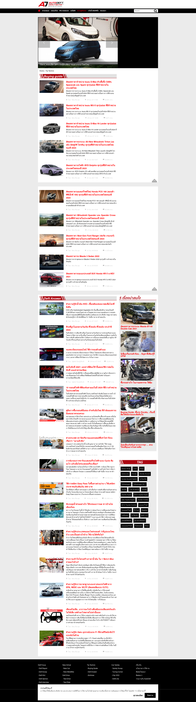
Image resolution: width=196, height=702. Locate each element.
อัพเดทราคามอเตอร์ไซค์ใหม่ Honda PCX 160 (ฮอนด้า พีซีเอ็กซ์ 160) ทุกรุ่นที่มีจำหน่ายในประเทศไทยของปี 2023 (90, 194)
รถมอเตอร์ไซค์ (126, 526)
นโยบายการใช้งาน (142, 668)
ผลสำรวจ (144, 515)
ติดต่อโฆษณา (141, 672)
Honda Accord (145, 474)
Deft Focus (42, 665)
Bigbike (144, 510)
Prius (142, 468)
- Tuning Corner (117, 672)
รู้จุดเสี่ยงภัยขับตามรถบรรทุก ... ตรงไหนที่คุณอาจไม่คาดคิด (137, 446)
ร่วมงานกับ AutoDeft (143, 679)
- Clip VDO (115, 675)
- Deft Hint (41, 675)
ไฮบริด (123, 489)
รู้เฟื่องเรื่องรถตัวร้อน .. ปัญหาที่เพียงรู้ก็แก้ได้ (138, 355)
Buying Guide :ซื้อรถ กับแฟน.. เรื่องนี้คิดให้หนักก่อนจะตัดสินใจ (138, 413)
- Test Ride (66, 682)
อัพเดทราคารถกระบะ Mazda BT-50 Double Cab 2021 (137, 327)
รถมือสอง (124, 515)
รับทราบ (150, 695)
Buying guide (53, 76)
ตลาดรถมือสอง (139, 520)
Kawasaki (138, 526)
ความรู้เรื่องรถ (81, 10)
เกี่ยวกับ (138, 665)
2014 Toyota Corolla (128, 505)
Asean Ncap (125, 468)
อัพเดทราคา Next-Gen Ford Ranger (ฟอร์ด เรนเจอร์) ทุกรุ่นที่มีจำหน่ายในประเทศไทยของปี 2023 (90, 237)
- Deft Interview (43, 682)
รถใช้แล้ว (134, 515)
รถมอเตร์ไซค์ (126, 510)
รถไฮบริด (143, 479)
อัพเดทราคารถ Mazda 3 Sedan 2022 (82, 256)
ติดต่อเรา (103, 10)
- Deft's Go (115, 679)
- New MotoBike (68, 672)
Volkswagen (125, 484)
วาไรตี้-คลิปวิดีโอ (93, 10)
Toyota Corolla (143, 500)
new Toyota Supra (128, 500)
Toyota (144, 489)
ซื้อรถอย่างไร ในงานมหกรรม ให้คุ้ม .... (136, 383)
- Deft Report (42, 668)
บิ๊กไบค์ (136, 510)
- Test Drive (66, 679)
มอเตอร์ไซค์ (143, 505)
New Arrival (66, 665)
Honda (134, 474)
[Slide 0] (76, 18)
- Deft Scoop (42, 672)
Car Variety (115, 665)
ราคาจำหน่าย (134, 489)
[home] (39, 10)
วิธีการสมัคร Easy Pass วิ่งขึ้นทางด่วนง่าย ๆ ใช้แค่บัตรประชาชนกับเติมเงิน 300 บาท (90, 485)
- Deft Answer (92, 672)
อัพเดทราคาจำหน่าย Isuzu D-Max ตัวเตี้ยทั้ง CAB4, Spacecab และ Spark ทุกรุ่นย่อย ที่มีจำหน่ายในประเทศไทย (89, 84)
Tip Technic (50, 71)
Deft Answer (52, 298)
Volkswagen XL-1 (139, 484)
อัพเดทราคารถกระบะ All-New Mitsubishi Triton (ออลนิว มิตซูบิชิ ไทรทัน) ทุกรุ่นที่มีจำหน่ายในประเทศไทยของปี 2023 (90, 144)
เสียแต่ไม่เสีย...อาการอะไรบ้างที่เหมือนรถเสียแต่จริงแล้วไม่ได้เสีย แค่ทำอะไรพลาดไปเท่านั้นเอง (91, 611)
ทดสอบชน (125, 474)
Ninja (147, 526)
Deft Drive (66, 675)
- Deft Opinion (43, 679)
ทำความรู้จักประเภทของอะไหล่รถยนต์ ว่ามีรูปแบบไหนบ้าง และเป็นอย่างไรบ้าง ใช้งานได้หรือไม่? (90, 533)
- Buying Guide (92, 668)
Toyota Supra (126, 494)
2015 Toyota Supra (141, 494)
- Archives (90, 675)
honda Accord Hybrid (129, 479)
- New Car (66, 668)
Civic (135, 468)
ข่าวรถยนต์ (45, 10)
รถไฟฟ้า (73, 10)
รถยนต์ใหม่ (54, 10)
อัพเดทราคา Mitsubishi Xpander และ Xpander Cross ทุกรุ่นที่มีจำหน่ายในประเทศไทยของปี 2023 (90, 217)
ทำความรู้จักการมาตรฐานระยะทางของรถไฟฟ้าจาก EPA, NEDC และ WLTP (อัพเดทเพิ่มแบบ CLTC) (89, 586)
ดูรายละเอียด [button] (138, 695)
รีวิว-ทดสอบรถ (64, 10)
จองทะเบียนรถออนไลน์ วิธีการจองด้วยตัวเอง (86, 349)
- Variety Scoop (116, 668)
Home (42, 71)
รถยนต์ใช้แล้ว (126, 520)
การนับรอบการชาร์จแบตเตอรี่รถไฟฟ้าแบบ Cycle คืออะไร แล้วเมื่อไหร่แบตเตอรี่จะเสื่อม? (89, 462)
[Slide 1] (79, 18)
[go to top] (154, 180)
